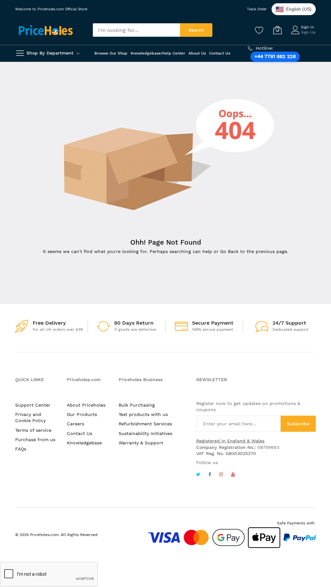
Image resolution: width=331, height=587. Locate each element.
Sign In (307, 27)
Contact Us (79, 433)
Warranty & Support (141, 442)
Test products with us (143, 414)
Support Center (32, 405)
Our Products (82, 414)
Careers (75, 423)
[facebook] (209, 475)
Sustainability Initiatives (145, 433)
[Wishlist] (259, 30)
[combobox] (136, 30)
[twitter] (198, 475)
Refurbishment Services (145, 423)
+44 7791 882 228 (275, 56)
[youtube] (233, 475)
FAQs (20, 448)
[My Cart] (277, 30)
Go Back (229, 251)
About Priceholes (86, 405)
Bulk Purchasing (137, 405)
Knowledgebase (84, 442)
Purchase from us (35, 439)
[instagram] (221, 475)
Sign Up (308, 32)
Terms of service (33, 430)
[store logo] (45, 30)
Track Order (257, 9)
